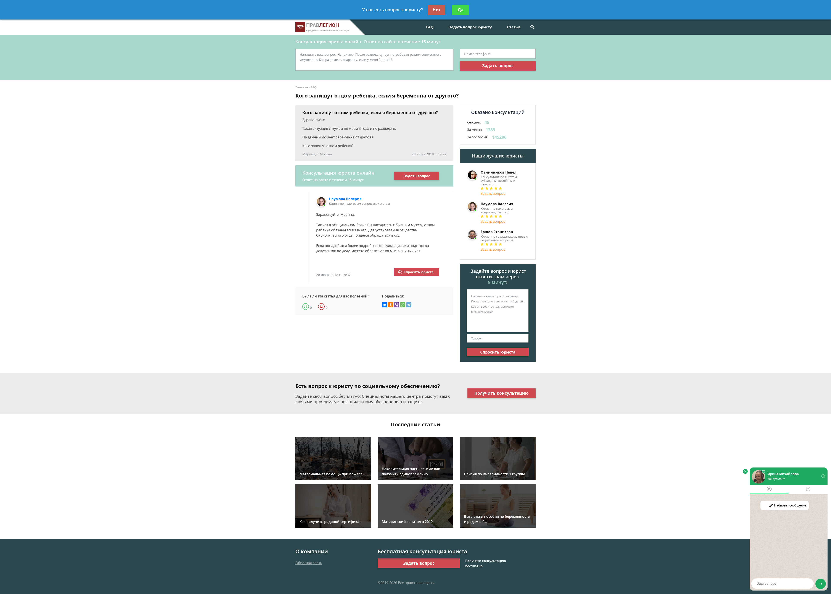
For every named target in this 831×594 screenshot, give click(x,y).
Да (460, 10)
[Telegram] (408, 304)
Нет (437, 10)
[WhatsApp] (402, 304)
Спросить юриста (418, 272)
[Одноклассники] (390, 304)
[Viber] (396, 304)
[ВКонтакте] (384, 304)
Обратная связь (308, 562)
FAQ (430, 26)
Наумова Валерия (345, 198)
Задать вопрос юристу (470, 26)
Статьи (513, 26)
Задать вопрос (498, 65)
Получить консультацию (501, 393)
